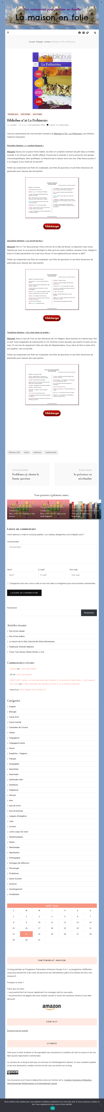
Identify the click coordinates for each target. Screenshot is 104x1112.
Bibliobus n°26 (14, 452)
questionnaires (51, 452)
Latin (11, 821)
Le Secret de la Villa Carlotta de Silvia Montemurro (32, 641)
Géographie (14, 764)
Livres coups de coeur (18, 831)
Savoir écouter (15, 878)
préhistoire (37, 452)
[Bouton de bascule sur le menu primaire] (8, 32)
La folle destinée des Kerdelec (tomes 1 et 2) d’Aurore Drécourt (51, 684)
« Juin (2, 2)
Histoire (25, 114)
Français (13, 114)
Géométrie (14, 769)
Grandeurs (13, 784)
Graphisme (13, 790)
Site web (74, 569)
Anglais (12, 706)
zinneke (13, 125)
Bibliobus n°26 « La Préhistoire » (68, 133)
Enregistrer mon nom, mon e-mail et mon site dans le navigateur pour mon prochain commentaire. (53, 583)
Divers (12, 748)
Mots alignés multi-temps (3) (32, 689)
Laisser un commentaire (59, 125)
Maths (12, 842)
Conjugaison (14, 737)
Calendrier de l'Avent (18, 727)
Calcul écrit (14, 717)
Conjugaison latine (17, 743)
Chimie (12, 732)
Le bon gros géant (28, 668)
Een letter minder (17, 631)
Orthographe (14, 857)
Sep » (101, 2)
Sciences (13, 884)
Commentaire (13, 541)
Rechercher (12, 607)
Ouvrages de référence (89, 510)
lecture (26, 452)
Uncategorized (15, 889)
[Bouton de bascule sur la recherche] (95, 33)
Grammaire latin (16, 779)
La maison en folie (52, 17)
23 (26, 934)
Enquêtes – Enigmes (18, 753)
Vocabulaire (14, 510)
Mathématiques (16, 837)
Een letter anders (17, 636)
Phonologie (14, 868)
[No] (101, 1105)
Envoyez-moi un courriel (17, 1030)
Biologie (12, 711)
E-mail (41, 569)
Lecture (37, 114)
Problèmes (14, 873)
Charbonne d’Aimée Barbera (21, 646)
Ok (52, 1108)
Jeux (18, 507)
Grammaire (14, 774)
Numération (14, 852)
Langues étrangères (18, 816)
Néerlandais (14, 847)
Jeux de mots (27, 507)
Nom (9, 569)
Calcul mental (15, 722)
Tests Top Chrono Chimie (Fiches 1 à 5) (26, 652)
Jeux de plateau (16, 810)
